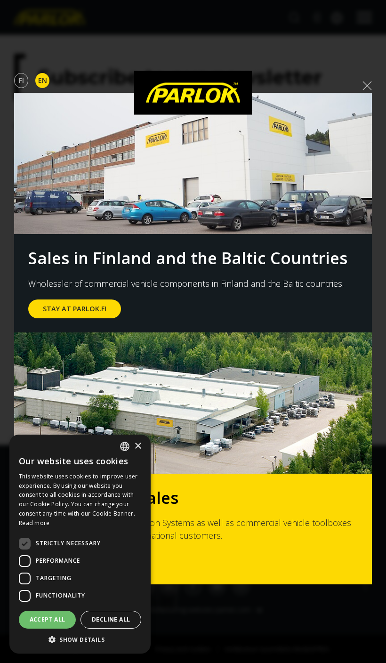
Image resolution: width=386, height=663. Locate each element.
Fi (21, 80)
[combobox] (124, 446)
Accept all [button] (47, 619)
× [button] (137, 446)
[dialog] (80, 544)
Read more (34, 523)
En (42, 80)
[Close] (367, 86)
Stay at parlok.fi (74, 308)
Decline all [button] (111, 619)
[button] (80, 639)
